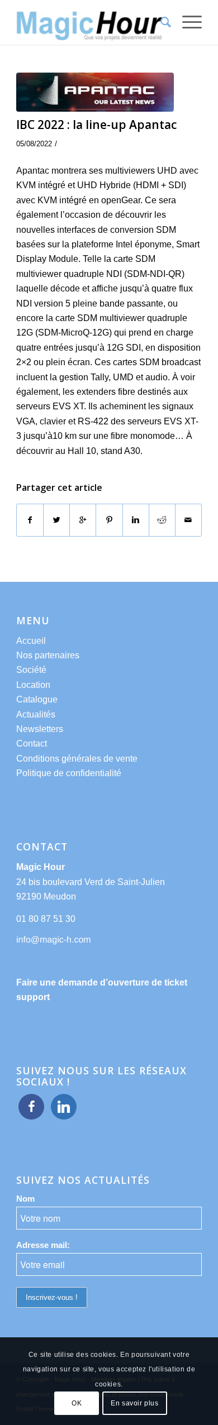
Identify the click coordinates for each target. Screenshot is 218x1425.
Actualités (35, 714)
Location (33, 685)
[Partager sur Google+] (83, 519)
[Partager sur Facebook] (30, 519)
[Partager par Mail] (188, 519)
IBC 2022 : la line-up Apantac (96, 124)
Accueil (31, 640)
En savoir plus (134, 1403)
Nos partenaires (47, 655)
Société (31, 670)
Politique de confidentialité (68, 773)
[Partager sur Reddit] (162, 519)
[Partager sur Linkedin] (136, 519)
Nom (25, 1198)
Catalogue (37, 699)
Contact (31, 743)
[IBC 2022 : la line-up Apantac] (95, 92)
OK (77, 1403)
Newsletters (39, 729)
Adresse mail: (43, 1245)
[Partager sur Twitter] (56, 519)
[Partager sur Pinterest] (109, 519)
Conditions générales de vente (77, 758)
